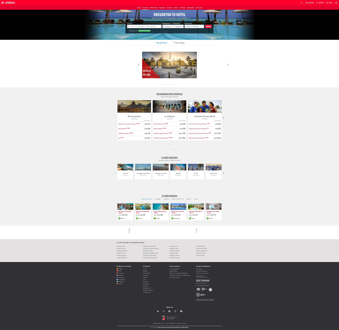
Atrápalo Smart (147, 292)
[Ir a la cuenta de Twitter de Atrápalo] (164, 311)
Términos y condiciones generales (178, 273)
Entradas (145, 281)
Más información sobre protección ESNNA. (168, 327)
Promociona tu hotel (201, 248)
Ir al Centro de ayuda (201, 271)
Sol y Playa (180, 43)
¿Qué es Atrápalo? (174, 269)
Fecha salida (176, 23)
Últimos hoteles (200, 255)
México (121, 284)
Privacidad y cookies (175, 277)
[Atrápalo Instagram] (175, 311)
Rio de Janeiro (134, 116)
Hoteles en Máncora (122, 257)
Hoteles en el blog (200, 253)
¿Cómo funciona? (200, 246)
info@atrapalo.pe (204, 285)
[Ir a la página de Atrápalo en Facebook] (170, 311)
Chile (120, 271)
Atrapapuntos (146, 288)
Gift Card (145, 286)
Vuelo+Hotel (146, 273)
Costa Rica (121, 277)
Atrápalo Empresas (148, 290)
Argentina (121, 281)
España (121, 269)
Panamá (121, 275)
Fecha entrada (166, 23)
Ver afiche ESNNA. (183, 327)
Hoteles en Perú (174, 246)
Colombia (121, 273)
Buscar (208, 26)
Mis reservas (199, 269)
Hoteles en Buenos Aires (149, 246)
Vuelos (145, 269)
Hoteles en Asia (174, 253)
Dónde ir (129, 23)
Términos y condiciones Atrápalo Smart (180, 275)
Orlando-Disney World (204, 116)
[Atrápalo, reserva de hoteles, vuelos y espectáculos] (8, 2)
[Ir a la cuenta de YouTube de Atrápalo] (181, 311)
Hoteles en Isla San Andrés (150, 257)
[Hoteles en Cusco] (169, 65)
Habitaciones (188, 23)
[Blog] (158, 311)
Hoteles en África (174, 248)
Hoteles (145, 271)
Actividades (146, 284)
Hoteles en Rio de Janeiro (149, 255)
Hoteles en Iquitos (121, 255)
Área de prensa (173, 271)
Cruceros (145, 277)
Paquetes (145, 275)
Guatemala (121, 279)
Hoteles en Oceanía (175, 257)
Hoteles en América (175, 255)
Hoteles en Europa (174, 251)
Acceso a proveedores (201, 251)
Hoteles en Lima (121, 246)
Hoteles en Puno (121, 253)
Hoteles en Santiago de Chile (150, 253)
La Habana (169, 116)
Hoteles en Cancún (148, 251)
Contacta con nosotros (202, 273)
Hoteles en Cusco (121, 248)
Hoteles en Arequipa (122, 251)
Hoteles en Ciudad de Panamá (151, 248)
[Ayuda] (329, 3)
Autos (144, 279)
